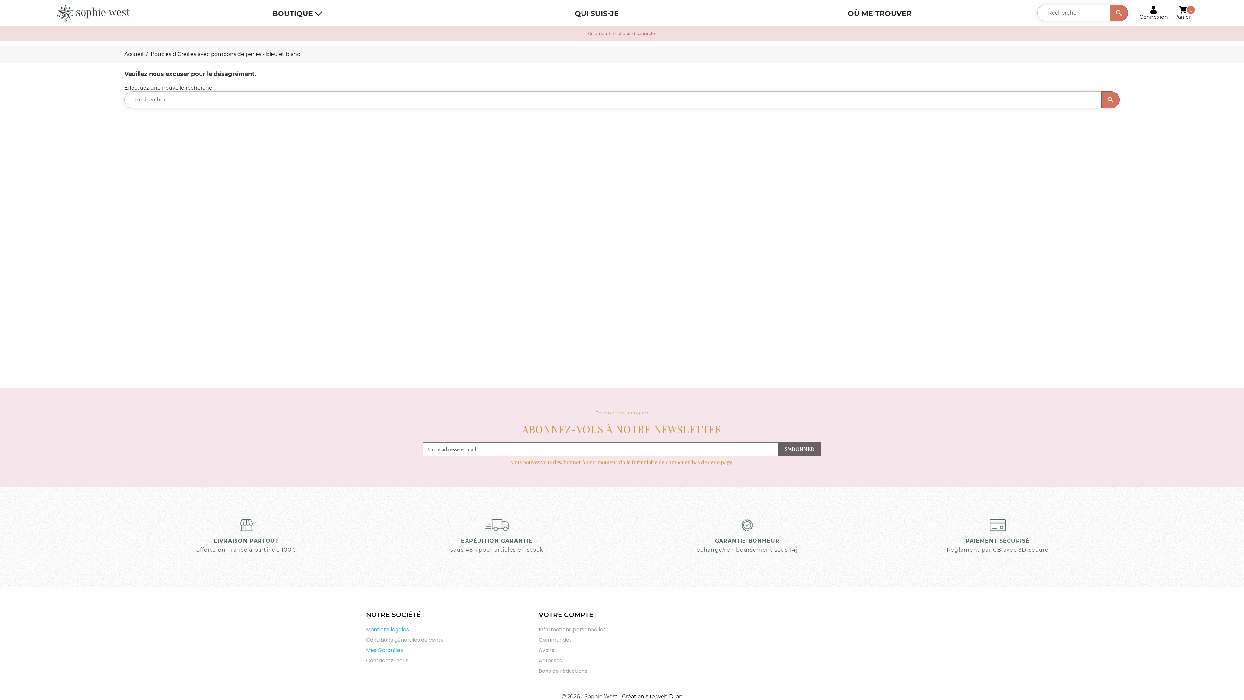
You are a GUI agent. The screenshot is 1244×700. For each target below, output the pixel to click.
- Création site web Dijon (651, 697)
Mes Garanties (384, 650)
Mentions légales (387, 629)
